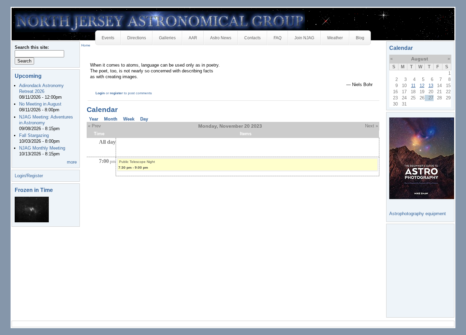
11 (413, 85)
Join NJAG (304, 38)
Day (144, 119)
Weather (335, 38)
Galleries (167, 38)
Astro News (220, 38)
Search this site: (32, 47)
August (419, 58)
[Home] (160, 21)
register (116, 93)
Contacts (252, 38)
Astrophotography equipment (417, 213)
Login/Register (29, 175)
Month (110, 119)
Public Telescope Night (137, 162)
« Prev (94, 125)
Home (85, 45)
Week (128, 119)
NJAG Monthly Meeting (42, 148)
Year (93, 119)
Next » (371, 125)
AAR (193, 38)
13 (430, 85)
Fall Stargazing (34, 135)
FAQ (277, 38)
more (72, 162)
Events (108, 38)
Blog (360, 38)
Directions (136, 38)
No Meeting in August (40, 104)
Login (100, 93)
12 (422, 85)
